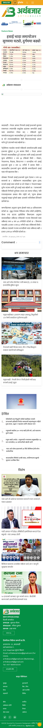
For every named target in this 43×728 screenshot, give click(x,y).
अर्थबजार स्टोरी (7, 705)
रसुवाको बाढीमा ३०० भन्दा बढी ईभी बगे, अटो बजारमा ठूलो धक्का (23, 431)
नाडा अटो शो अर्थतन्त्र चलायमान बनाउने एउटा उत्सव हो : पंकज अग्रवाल (21, 500)
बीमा (4, 702)
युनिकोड (20, 2)
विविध (24, 693)
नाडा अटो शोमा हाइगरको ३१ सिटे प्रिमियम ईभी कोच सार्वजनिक (22, 450)
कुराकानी (25, 683)
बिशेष (24, 705)
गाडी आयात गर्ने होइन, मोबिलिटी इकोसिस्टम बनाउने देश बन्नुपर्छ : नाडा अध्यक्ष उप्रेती (21, 533)
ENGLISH (6, 2)
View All (8, 633)
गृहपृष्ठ (4, 683)
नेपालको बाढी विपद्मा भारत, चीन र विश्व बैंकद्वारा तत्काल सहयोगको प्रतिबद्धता (19, 349)
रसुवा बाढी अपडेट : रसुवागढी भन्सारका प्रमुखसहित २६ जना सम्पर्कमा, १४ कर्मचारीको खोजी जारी (23, 441)
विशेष (21, 470)
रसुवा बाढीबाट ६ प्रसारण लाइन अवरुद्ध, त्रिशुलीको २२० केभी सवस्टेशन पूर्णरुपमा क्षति (20, 316)
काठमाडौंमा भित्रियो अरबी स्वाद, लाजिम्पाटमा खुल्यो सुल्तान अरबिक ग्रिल (22, 459)
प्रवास (4, 708)
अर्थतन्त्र (24, 712)
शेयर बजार (6, 712)
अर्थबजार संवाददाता (13, 85)
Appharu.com (30, 725)
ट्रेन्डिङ (5, 414)
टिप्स (4, 690)
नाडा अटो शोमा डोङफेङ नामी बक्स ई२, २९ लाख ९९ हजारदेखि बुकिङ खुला (20, 284)
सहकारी (5, 693)
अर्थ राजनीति (26, 690)
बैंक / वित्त (25, 686)
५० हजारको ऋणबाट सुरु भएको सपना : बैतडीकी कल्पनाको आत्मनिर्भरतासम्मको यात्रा (19, 598)
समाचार (5, 686)
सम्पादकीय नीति (10, 669)
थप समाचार (21, 253)
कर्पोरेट (24, 702)
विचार (24, 708)
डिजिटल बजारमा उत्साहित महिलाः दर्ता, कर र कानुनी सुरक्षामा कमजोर (20, 565)
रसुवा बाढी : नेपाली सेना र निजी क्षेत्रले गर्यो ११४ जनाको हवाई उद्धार (19, 381)
